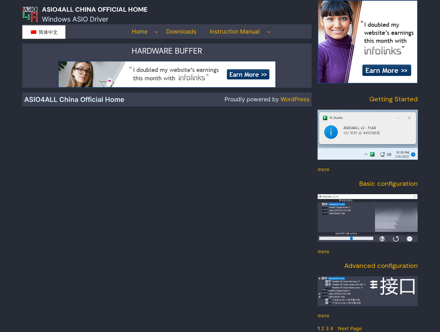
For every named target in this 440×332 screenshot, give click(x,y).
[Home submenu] (156, 31)
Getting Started (393, 99)
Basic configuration (388, 183)
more (323, 169)
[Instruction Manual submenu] (269, 31)
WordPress (294, 99)
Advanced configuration (381, 265)
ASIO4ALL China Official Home (95, 9)
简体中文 (47, 32)
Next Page (350, 328)
